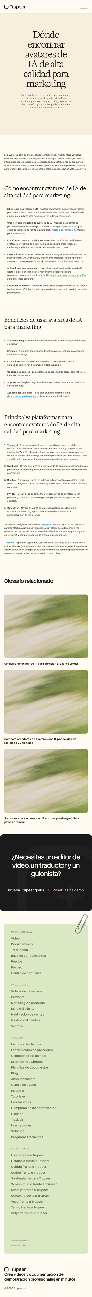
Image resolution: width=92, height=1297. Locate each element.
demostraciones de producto (22, 396)
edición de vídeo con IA (72, 261)
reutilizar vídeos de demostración (68, 275)
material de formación (63, 229)
